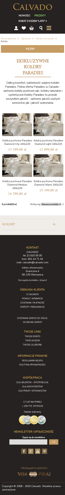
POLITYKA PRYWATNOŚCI (32, 364)
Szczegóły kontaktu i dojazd (32, 280)
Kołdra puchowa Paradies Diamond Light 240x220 (48, 142)
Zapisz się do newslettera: (33, 437)
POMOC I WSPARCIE (32, 298)
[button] (30, 224)
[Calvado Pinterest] (44, 451)
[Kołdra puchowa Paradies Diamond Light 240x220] (48, 124)
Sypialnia (26, 38)
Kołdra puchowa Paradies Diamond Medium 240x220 (17, 185)
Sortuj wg (35, 204)
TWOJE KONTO (32, 336)
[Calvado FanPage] (23, 451)
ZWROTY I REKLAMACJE (32, 306)
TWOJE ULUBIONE (32, 344)
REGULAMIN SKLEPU (32, 360)
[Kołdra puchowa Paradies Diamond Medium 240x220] (17, 165)
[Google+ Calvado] (30, 451)
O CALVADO (32, 294)
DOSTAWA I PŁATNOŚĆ (32, 302)
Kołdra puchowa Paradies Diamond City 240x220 (17, 142)
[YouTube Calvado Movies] (37, 451)
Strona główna (8, 38)
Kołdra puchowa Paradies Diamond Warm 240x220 (48, 183)
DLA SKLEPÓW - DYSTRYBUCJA (32, 382)
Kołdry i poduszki (45, 38)
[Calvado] (32, 7)
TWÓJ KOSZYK (32, 340)
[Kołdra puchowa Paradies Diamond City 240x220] (17, 124)
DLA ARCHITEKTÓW (32, 386)
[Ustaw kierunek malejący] (63, 204)
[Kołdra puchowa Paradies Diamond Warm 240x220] (48, 165)
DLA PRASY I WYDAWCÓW (32, 390)
